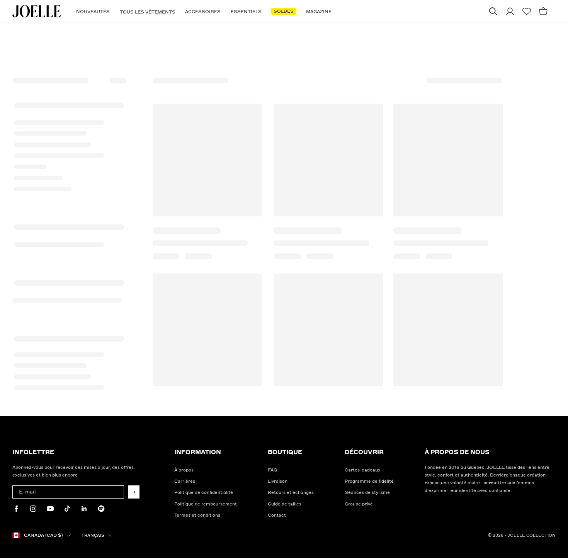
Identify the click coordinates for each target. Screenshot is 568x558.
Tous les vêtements (147, 12)
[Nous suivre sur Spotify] (101, 508)
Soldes (284, 11)
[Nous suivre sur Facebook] (16, 508)
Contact (277, 515)
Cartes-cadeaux (362, 470)
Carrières (184, 481)
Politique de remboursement (205, 504)
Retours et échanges (291, 492)
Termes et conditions (197, 515)
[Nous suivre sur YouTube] (50, 508)
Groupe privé (359, 504)
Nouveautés (93, 12)
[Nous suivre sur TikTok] (67, 508)
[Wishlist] (526, 11)
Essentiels (246, 12)
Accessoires (203, 12)
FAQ (272, 470)
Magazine (319, 12)
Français (93, 535)
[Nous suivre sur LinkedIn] (84, 508)
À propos (184, 470)
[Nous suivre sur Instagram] (33, 508)
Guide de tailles (284, 504)
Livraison (277, 481)
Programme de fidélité (369, 481)
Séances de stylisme (367, 492)
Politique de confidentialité (203, 492)
